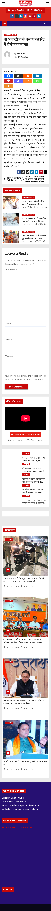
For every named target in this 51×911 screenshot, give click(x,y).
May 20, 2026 (28, 207)
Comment (11, 269)
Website (9, 355)
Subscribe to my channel (27, 434)
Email (8, 339)
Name (8, 323)
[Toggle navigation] (40, 24)
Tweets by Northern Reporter (17, 827)
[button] (46, 24)
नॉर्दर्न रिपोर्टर (21, 54)
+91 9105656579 (18, 801)
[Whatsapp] (37, 81)
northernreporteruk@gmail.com (26, 805)
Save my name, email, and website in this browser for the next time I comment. (25, 377)
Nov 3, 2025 (27, 241)
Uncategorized (10, 35)
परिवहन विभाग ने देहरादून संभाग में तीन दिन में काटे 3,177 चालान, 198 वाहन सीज (34, 461)
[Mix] (27, 81)
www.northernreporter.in (25, 809)
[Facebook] (8, 76)
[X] (18, 76)
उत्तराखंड (26, 453)
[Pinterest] (8, 81)
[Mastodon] (18, 81)
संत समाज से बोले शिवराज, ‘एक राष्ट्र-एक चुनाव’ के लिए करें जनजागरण (34, 503)
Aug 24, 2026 (13, 586)
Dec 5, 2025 (27, 224)
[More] (8, 86)
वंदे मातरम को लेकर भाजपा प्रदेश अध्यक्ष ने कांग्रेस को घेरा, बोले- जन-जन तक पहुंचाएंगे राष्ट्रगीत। (22, 642)
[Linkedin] (37, 76)
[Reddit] (27, 76)
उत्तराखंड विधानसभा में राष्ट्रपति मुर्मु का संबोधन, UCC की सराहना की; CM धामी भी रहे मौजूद (34, 238)
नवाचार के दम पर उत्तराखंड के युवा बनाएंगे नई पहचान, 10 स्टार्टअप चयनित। (33, 482)
